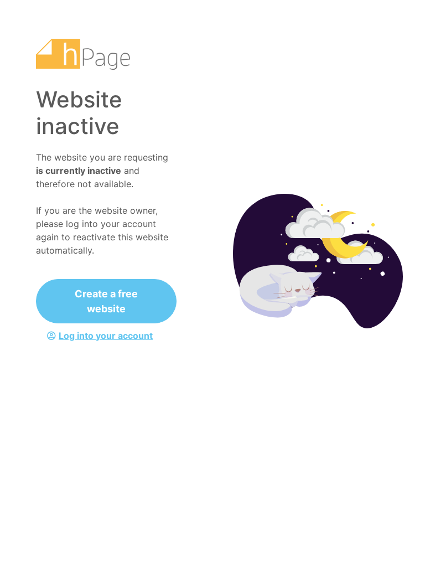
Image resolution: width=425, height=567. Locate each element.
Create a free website (106, 301)
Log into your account (106, 335)
